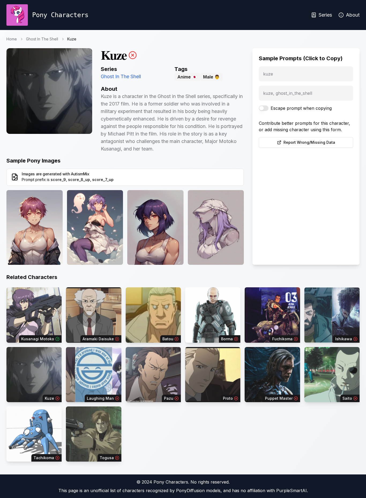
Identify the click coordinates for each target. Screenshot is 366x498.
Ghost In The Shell (42, 39)
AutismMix (80, 174)
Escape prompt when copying (301, 108)
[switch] (263, 108)
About (353, 15)
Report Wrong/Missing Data (309, 142)
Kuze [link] (71, 39)
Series (325, 15)
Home (11, 39)
